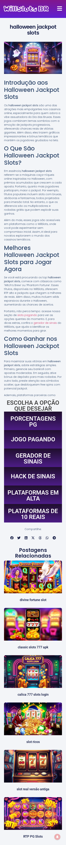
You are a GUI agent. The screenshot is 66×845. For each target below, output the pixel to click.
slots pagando (27, 315)
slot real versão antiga (33, 789)
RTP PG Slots (33, 836)
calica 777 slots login (33, 694)
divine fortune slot (33, 600)
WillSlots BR (26, 9)
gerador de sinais (45, 323)
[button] (12, 538)
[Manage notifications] (57, 837)
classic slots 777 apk (33, 647)
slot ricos (33, 742)
